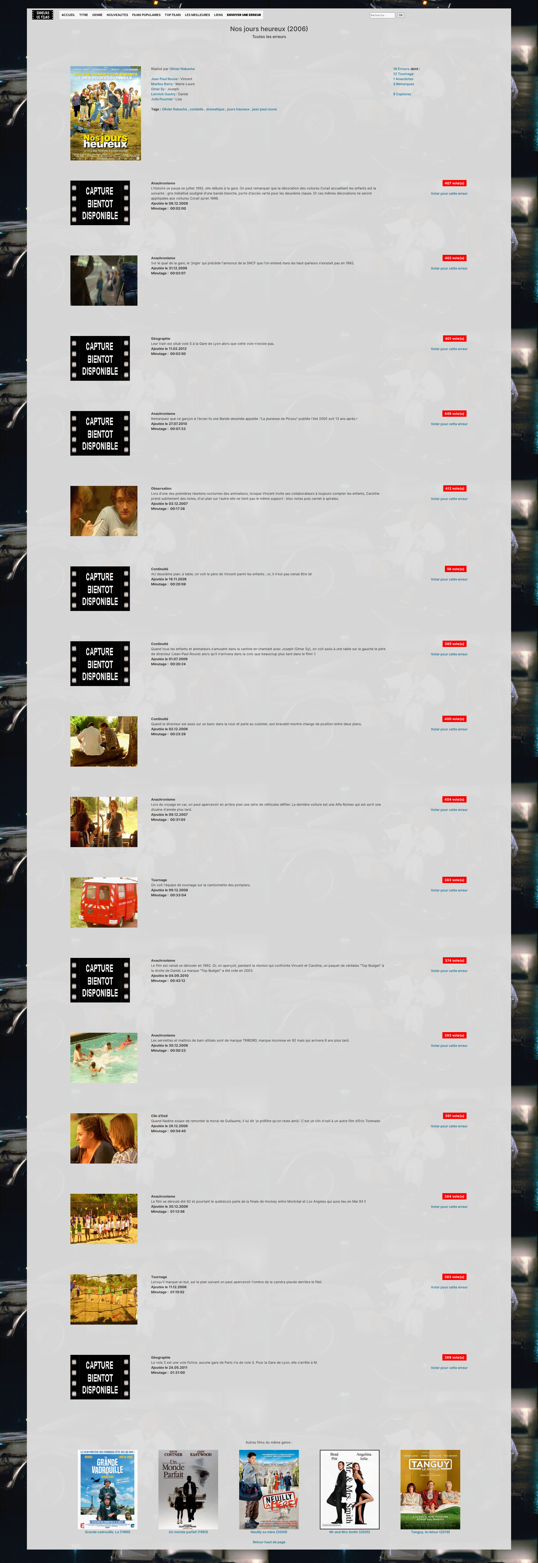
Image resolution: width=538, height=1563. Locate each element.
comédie (197, 109)
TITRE (83, 15)
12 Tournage (403, 74)
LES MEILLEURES (197, 15)
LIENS (218, 15)
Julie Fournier (162, 99)
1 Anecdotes (403, 79)
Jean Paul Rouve (164, 79)
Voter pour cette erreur (449, 193)
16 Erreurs (401, 69)
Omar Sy (158, 89)
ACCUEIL (68, 15)
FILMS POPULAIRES (146, 15)
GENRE (97, 15)
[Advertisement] (106, 244)
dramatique (215, 109)
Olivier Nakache (182, 69)
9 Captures (402, 94)
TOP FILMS (173, 15)
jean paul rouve (264, 109)
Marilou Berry (162, 84)
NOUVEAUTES (117, 15)
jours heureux (238, 109)
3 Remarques (403, 84)
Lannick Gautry (163, 94)
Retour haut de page (269, 1542)
